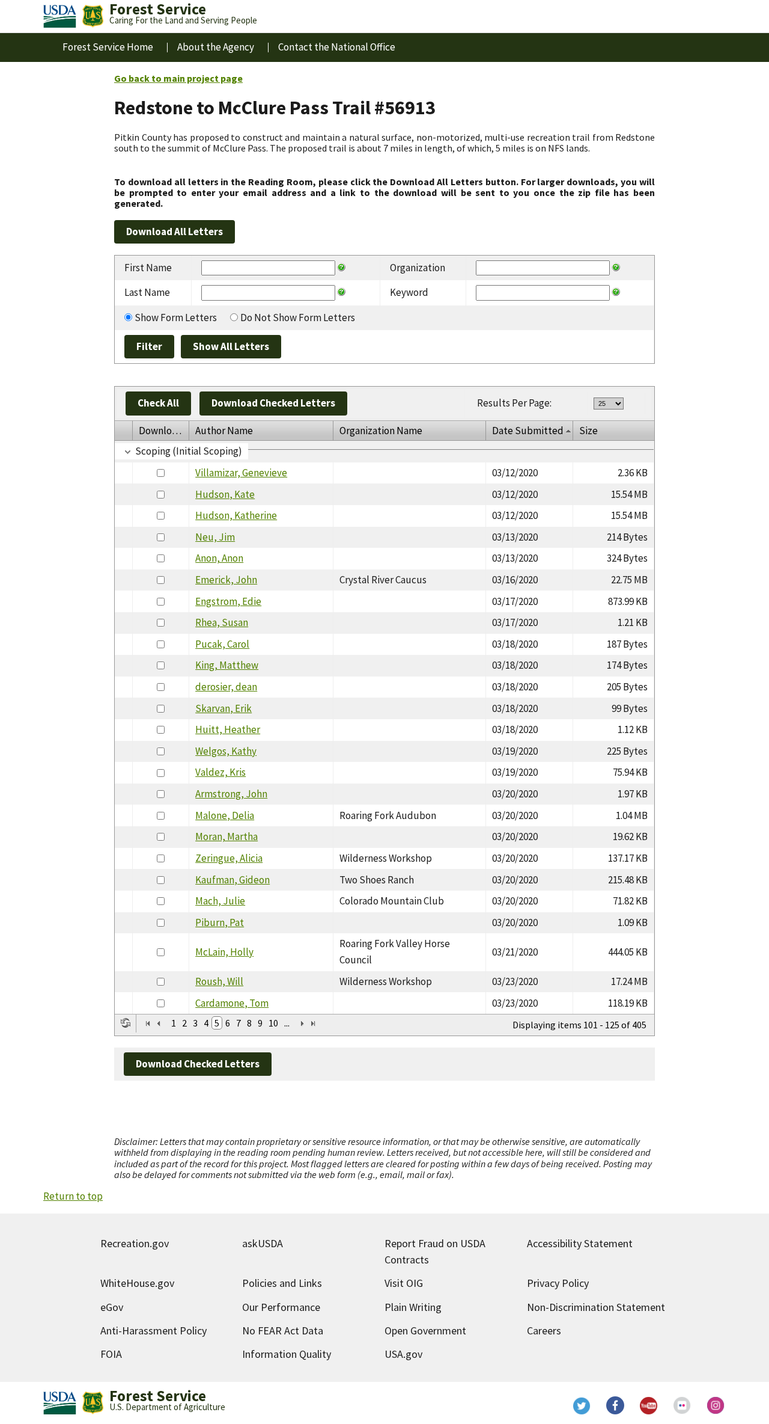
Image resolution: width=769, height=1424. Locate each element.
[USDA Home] (59, 16)
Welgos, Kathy (226, 751)
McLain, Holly (224, 952)
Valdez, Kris (220, 772)
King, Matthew (226, 665)
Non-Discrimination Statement (596, 1307)
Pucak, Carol (222, 644)
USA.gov (403, 1354)
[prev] (158, 1023)
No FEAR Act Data (282, 1330)
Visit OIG (403, 1283)
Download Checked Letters (273, 403)
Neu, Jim (215, 537)
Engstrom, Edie (228, 601)
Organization (417, 267)
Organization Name (380, 430)
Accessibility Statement (580, 1243)
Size (588, 430)
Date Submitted (528, 430)
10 (273, 1023)
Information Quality (286, 1354)
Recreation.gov (134, 1243)
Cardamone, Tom (232, 1003)
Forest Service (157, 1395)
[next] (302, 1023)
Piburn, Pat (219, 922)
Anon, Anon (219, 558)
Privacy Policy (558, 1283)
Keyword (409, 292)
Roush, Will (219, 981)
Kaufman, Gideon (232, 879)
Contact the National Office (336, 47)
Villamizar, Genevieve (241, 472)
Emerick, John (226, 579)
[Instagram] (716, 1405)
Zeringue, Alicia (229, 858)
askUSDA (262, 1243)
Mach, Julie (220, 900)
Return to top (73, 1196)
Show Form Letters (176, 317)
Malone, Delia (224, 815)
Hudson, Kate (225, 494)
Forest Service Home (107, 47)
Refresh (125, 1023)
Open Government (425, 1330)
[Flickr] (682, 1405)
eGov (111, 1307)
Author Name (224, 430)
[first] (147, 1023)
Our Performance (281, 1307)
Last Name (147, 292)
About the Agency (215, 47)
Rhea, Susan (221, 622)
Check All (158, 403)
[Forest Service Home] (92, 16)
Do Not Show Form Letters (297, 317)
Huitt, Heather (227, 729)
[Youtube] (648, 1405)
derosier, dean (226, 686)
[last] (313, 1023)
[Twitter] (581, 1405)
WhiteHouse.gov (137, 1283)
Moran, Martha (226, 836)
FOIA (111, 1354)
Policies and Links (282, 1283)
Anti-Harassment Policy (153, 1330)
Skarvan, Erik (223, 708)
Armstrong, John (231, 793)
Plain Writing (413, 1307)
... (287, 1023)
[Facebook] (615, 1405)
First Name (148, 267)
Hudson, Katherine (236, 515)
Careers (544, 1330)
